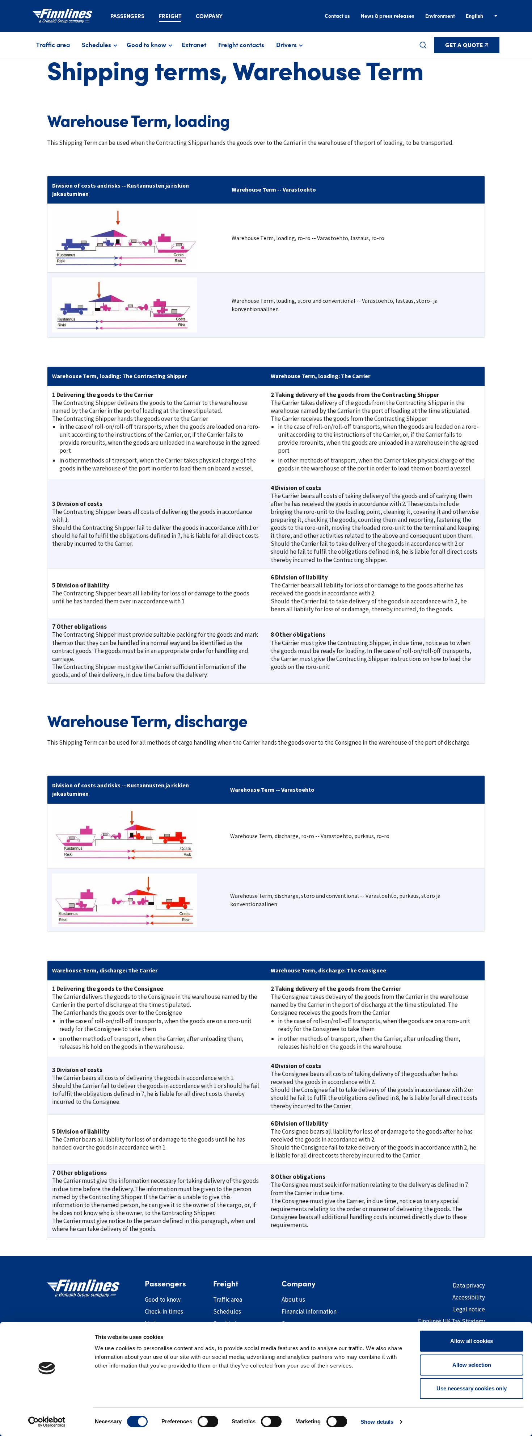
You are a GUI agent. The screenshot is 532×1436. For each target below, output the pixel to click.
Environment (440, 16)
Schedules (96, 45)
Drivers (286, 45)
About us (293, 1299)
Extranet (194, 45)
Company (209, 16)
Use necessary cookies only (471, 1388)
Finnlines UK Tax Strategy (451, 1321)
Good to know (146, 45)
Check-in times (164, 1311)
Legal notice (469, 1309)
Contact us (337, 16)
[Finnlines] (62, 16)
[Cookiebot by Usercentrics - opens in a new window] (47, 1421)
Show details (376, 1422)
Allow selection (471, 1365)
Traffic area (53, 45)
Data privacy (469, 1285)
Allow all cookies (471, 1341)
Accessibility (468, 1297)
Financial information (309, 1311)
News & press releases (387, 16)
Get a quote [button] (464, 45)
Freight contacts (241, 45)
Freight (170, 16)
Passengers (127, 16)
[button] (423, 45)
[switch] (208, 1421)
